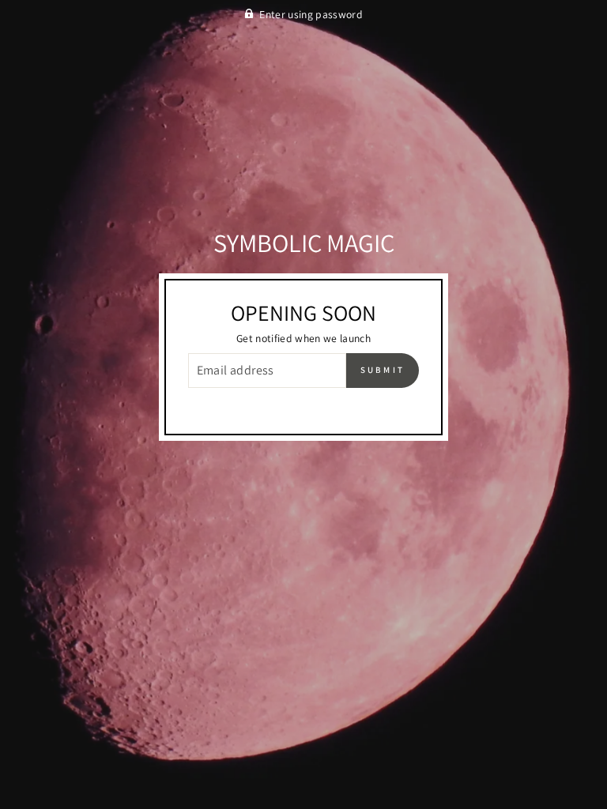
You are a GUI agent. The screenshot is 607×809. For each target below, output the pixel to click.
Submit (382, 369)
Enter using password (311, 14)
